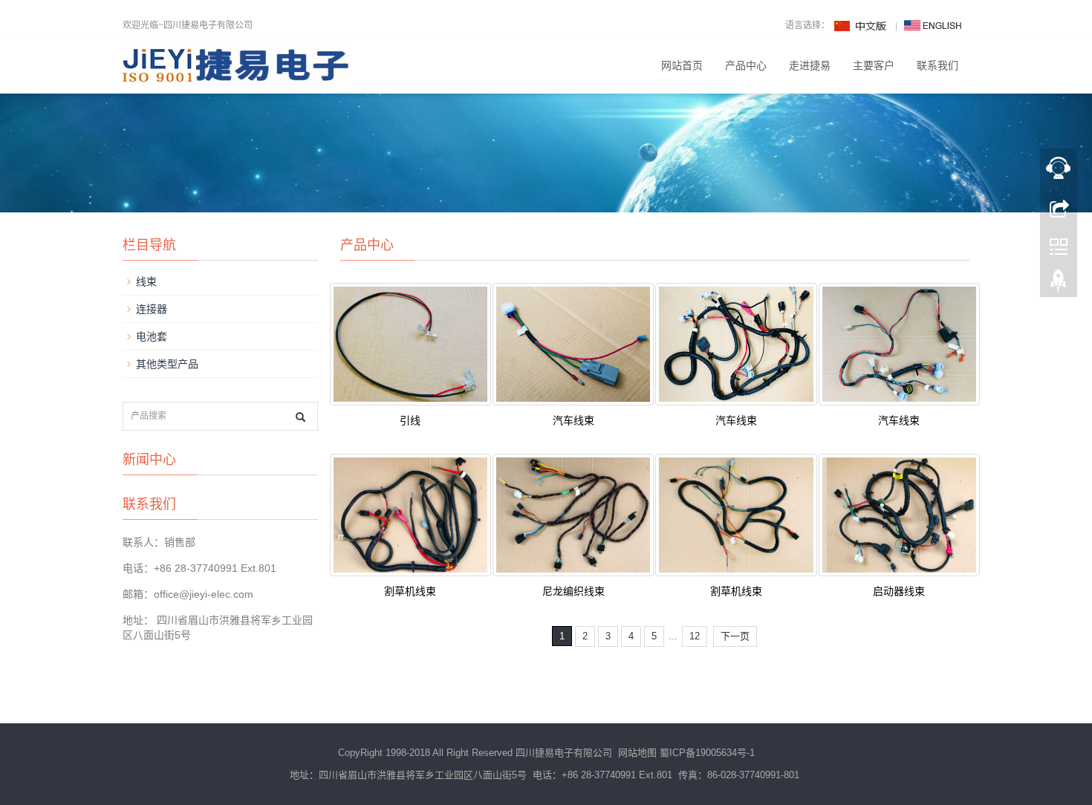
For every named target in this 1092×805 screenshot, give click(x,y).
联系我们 (937, 65)
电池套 (151, 336)
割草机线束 (410, 591)
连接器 (151, 309)
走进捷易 (810, 65)
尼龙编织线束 (573, 591)
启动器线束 (899, 591)
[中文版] (861, 25)
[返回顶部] (1058, 284)
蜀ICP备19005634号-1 (707, 752)
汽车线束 (573, 420)
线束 (146, 281)
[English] (933, 25)
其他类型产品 (167, 364)
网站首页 (682, 65)
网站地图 (637, 752)
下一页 (735, 636)
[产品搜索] (300, 417)
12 (694, 636)
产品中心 (746, 65)
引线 (410, 420)
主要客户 (873, 65)
